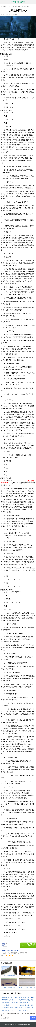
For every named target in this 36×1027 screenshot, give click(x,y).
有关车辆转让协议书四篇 (26, 1005)
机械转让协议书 (23, 1002)
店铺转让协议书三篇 (8, 1000)
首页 (10, 6)
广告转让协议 (6, 1005)
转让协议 (27, 6)
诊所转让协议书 (23, 1010)
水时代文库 (15, 1024)
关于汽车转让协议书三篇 (26, 1007)
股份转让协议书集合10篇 (26, 1000)
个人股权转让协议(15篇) (12, 1013)
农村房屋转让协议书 (8, 1010)
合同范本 (18, 6)
